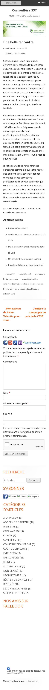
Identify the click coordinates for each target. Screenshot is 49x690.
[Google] (15, 342)
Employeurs (40, 274)
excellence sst (26, 284)
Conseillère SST (24, 10)
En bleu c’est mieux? (18, 228)
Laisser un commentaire (15, 53)
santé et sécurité (19, 289)
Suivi (13, 294)
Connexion (33, 681)
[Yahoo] (20, 342)
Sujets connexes (14, 593)
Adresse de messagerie (16, 403)
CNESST (7, 535)
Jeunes (7, 562)
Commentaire (10, 361)
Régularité (7, 289)
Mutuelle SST (12, 566)
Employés (9, 553)
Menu (44, 2)
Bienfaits (16, 284)
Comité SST (10, 539)
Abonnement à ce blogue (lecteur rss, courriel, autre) (26, 669)
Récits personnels (10, 279)
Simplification (32, 289)
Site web (7, 413)
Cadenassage (11, 531)
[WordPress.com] (32, 342)
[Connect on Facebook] (5, 496)
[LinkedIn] (22, 496)
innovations (38, 284)
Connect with (10, 336)
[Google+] (10, 342)
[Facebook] (5, 342)
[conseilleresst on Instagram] (33, 496)
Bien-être (9, 526)
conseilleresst (9, 48)
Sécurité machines (15, 588)
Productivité (12, 575)
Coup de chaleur (14, 548)
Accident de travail (16, 522)
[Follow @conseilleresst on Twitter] (12, 496)
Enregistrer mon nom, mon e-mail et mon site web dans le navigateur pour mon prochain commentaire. (24, 432)
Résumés (8, 584)
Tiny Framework (17, 681)
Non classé (10, 570)
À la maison (11, 517)
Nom (6, 392)
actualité (25, 279)
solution (6, 294)
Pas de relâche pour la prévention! (25, 265)
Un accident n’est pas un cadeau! (24, 258)
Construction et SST (17, 544)
